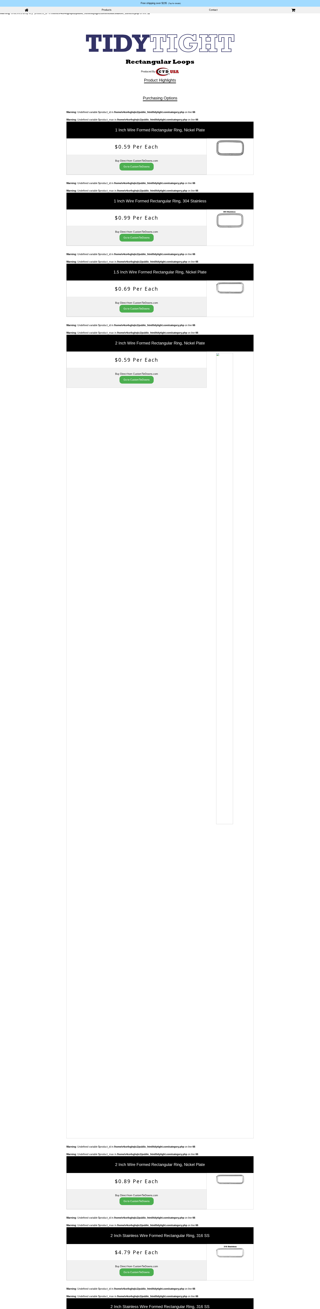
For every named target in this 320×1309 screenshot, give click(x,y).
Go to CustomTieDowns (137, 166)
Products (107, 9)
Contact (213, 9)
